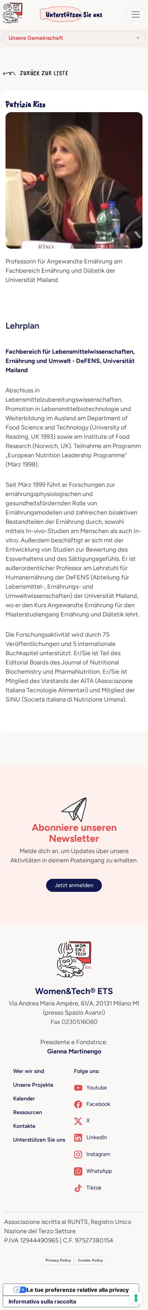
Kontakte (24, 1126)
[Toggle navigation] (135, 14)
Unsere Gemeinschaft (36, 38)
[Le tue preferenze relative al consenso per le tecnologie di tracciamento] (135, 1298)
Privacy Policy (58, 1260)
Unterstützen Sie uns (74, 14)
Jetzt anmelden (74, 885)
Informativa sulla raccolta (42, 1301)
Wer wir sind (28, 1071)
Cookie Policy (90, 1260)
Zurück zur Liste (43, 73)
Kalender (24, 1098)
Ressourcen (27, 1112)
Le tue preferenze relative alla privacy (78, 1289)
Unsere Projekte (33, 1085)
